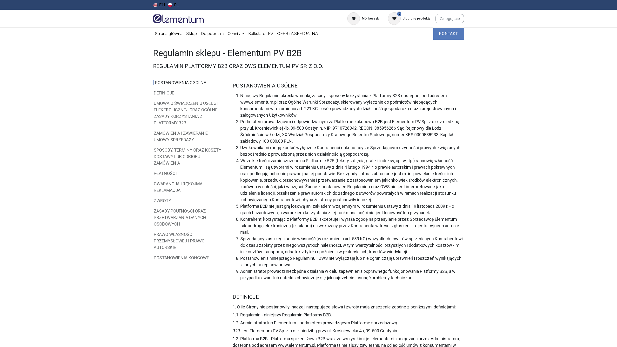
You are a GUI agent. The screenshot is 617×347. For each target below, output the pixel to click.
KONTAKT (448, 33)
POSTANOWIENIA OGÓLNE (180, 82)
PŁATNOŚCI (165, 173)
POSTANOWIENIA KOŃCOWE (181, 257)
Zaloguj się (450, 18)
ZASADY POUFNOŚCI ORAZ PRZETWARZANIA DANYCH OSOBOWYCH (180, 217)
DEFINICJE (164, 92)
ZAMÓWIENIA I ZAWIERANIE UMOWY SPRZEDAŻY (181, 136)
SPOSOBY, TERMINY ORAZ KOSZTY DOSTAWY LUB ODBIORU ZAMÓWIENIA (187, 156)
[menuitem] (159, 5)
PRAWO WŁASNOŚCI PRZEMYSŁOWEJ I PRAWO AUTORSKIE (179, 241)
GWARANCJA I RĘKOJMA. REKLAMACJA (178, 187)
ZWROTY (162, 200)
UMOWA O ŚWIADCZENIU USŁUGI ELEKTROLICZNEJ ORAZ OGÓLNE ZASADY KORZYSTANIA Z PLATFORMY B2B (186, 113)
